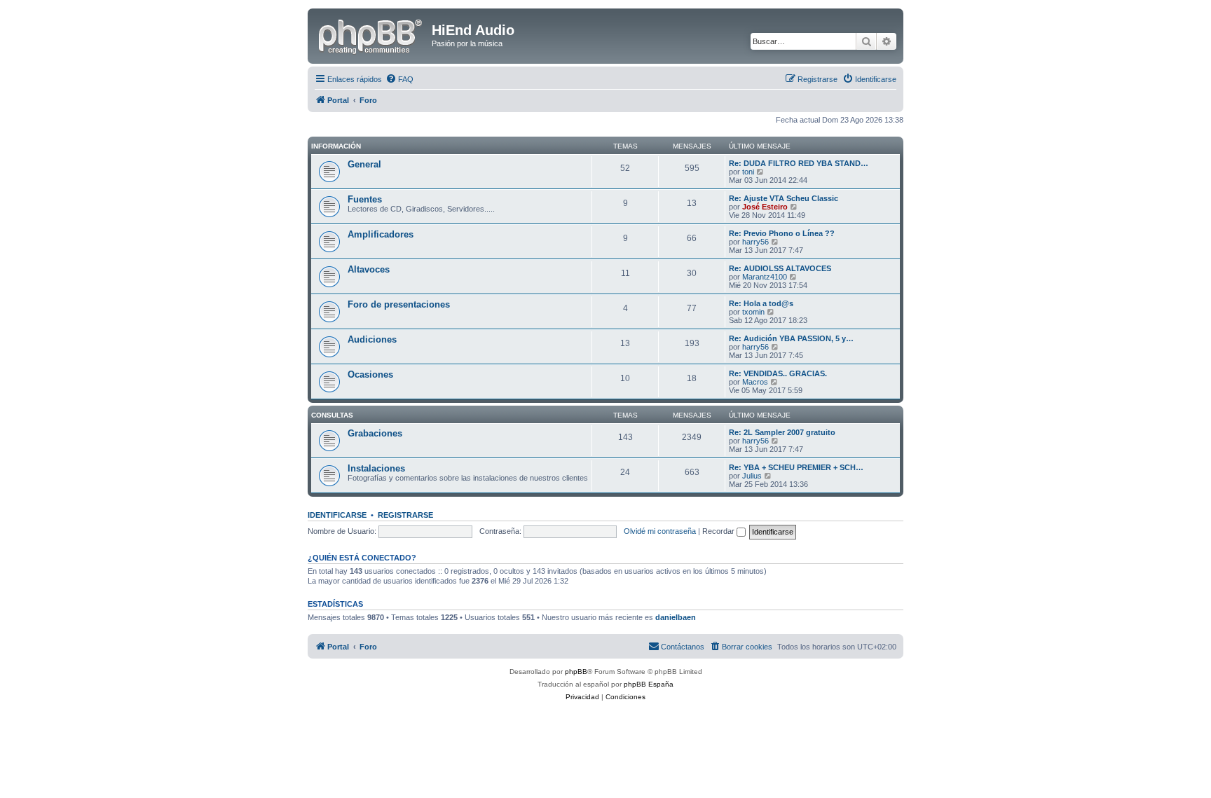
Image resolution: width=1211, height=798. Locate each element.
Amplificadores (380, 234)
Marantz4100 (764, 277)
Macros (755, 382)
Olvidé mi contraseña (660, 531)
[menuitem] (399, 79)
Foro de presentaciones (399, 304)
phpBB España (648, 684)
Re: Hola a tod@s (761, 303)
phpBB (576, 671)
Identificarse (337, 515)
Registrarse (405, 515)
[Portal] (371, 34)
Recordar (719, 531)
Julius (752, 476)
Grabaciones (375, 433)
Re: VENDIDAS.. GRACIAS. (778, 373)
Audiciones (372, 339)
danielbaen (675, 617)
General (364, 164)
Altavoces (369, 269)
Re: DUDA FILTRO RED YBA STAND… (798, 163)
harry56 (755, 242)
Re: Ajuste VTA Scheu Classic (783, 198)
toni (748, 171)
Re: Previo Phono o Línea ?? (782, 233)
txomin (753, 312)
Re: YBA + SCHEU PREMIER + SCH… (796, 467)
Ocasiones (370, 374)
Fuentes (365, 199)
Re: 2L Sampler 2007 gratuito (782, 432)
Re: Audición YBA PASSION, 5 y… (791, 338)
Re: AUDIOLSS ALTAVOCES (780, 268)
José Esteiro (765, 206)
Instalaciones (376, 468)
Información (336, 146)
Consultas (332, 415)
